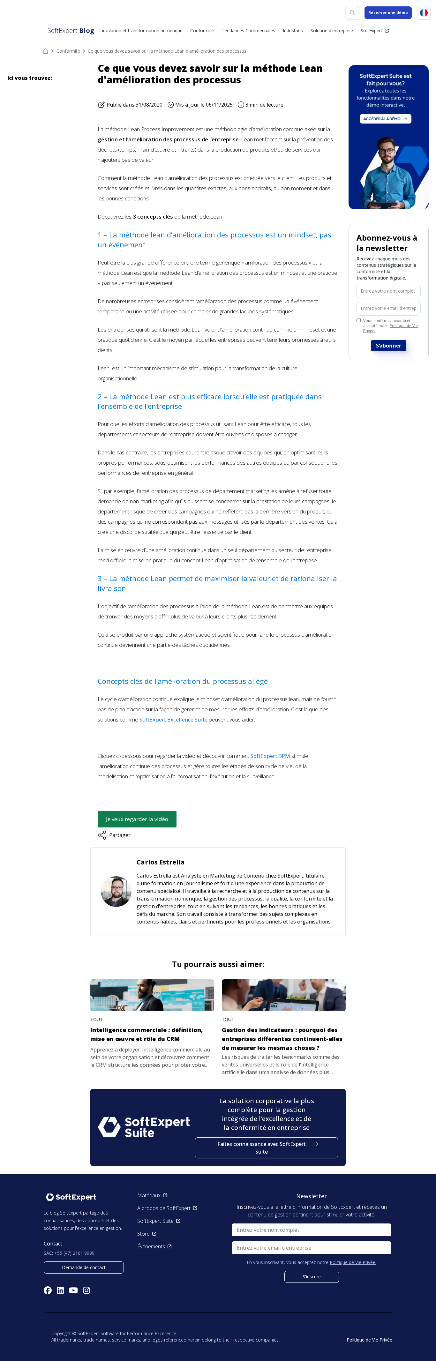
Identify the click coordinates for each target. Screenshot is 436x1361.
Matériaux (149, 1195)
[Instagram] (86, 1290)
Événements (151, 1246)
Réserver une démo (388, 12)
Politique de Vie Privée (369, 1340)
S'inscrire (312, 1277)
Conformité (68, 51)
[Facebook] (47, 1290)
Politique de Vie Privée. (390, 328)
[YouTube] (73, 1290)
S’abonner (388, 345)
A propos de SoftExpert (164, 1208)
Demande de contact (84, 1267)
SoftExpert (371, 30)
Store (143, 1233)
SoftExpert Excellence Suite (173, 719)
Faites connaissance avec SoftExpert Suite (261, 1147)
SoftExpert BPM (270, 755)
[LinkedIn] (60, 1290)
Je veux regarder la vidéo (137, 819)
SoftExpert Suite (155, 1220)
